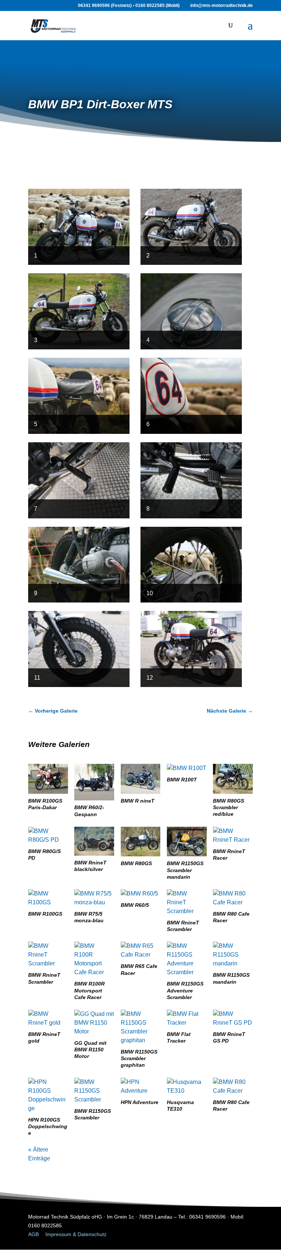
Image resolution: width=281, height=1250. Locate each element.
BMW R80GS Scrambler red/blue (228, 807)
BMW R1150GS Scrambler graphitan (139, 1058)
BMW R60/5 (135, 905)
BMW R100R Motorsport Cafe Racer (89, 990)
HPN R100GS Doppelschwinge (47, 1126)
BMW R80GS (136, 863)
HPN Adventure (139, 1102)
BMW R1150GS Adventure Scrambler (185, 990)
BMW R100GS (45, 914)
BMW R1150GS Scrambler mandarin (185, 869)
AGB (33, 1234)
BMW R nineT (137, 801)
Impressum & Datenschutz (75, 1234)
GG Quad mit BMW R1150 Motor (90, 1049)
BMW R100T (182, 779)
